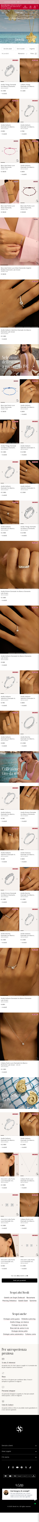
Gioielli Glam (23, 1301)
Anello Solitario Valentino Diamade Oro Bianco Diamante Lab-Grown (16, 331)
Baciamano (31, 1297)
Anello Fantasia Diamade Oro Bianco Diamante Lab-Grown (28, 854)
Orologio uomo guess (11, 1319)
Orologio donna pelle (19, 1331)
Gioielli (7, 18)
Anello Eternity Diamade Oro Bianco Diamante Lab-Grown (28, 738)
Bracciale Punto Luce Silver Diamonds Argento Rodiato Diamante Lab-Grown (8, 166)
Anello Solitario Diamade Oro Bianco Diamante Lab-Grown (8, 126)
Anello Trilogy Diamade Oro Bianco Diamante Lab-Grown (8, 85)
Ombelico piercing (28, 1319)
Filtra (32, 53)
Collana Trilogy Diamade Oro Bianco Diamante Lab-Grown (28, 85)
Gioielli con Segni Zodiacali (14, 1297)
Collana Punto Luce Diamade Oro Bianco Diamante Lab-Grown (14, 1064)
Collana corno (30, 1334)
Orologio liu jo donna (19, 1325)
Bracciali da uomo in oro (19, 1328)
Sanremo (33, 1301)
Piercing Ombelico (9, 1301)
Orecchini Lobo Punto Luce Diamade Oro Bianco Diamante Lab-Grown (8, 1180)
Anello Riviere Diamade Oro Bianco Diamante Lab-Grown (15, 592)
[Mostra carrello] (36, 13)
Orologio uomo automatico (13, 1334)
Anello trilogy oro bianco (19, 1322)
